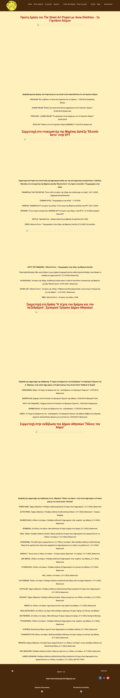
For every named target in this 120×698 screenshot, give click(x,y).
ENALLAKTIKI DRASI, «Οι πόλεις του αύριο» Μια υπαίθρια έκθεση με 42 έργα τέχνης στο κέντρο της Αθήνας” (60, 611)
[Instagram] (104, 678)
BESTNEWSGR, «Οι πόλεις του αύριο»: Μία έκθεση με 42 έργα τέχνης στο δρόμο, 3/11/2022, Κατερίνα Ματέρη (60, 616)
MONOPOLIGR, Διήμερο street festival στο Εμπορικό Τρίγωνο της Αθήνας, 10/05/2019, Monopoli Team (60, 398)
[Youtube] (108, 678)
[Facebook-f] (100, 678)
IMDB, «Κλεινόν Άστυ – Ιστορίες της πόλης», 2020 (60, 297)
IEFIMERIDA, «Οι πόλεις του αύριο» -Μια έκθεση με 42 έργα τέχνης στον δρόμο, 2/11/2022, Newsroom (60, 528)
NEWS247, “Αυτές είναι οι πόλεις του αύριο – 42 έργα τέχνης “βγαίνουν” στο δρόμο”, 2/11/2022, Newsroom (60, 554)
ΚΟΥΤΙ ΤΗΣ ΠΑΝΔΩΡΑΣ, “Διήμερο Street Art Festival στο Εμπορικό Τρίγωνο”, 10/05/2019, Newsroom (60, 403)
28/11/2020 (93, 206)
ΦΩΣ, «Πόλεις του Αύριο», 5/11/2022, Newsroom (60, 575)
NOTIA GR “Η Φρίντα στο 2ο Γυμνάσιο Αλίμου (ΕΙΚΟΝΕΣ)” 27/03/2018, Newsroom (62, 124)
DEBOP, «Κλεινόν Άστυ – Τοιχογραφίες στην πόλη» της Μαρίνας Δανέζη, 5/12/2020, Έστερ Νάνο (60, 224)
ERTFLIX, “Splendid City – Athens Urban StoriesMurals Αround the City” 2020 (60, 219)
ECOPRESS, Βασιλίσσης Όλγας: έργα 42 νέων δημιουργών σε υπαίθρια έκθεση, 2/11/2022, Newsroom (60, 629)
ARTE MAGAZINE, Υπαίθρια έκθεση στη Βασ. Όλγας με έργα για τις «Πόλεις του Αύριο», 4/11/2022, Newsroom (60, 651)
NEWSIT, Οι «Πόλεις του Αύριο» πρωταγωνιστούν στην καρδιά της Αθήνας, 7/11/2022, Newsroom (60, 606)
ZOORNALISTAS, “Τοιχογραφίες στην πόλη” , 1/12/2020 (60, 201)
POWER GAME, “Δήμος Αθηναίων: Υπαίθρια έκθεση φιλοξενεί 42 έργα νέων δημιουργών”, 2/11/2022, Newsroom (60, 507)
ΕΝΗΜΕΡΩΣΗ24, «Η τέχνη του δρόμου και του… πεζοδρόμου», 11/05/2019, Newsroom (60, 409)
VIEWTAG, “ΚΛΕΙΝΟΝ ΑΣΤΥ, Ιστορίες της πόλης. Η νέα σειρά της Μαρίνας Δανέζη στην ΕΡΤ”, (55, 206)
